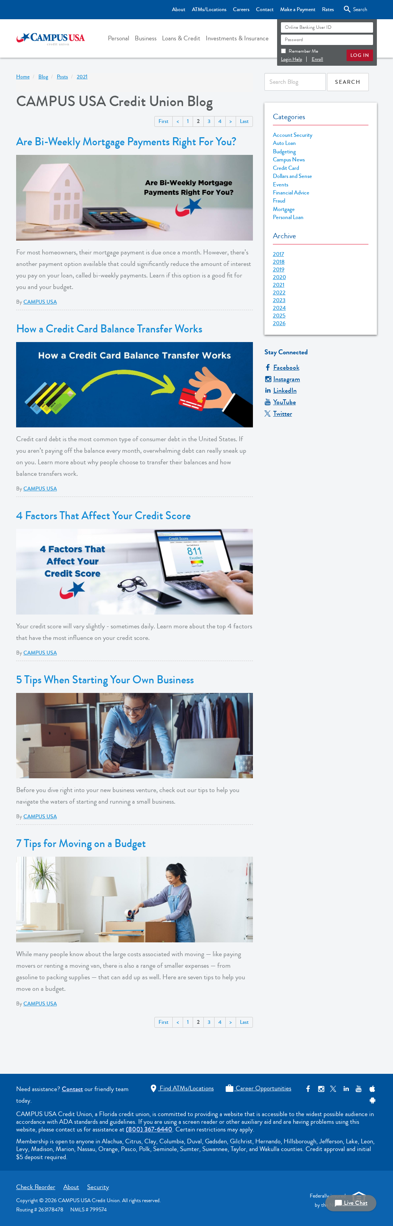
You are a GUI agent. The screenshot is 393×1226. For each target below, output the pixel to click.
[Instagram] (320, 1089)
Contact (265, 9)
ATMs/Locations (209, 9)
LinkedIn (285, 390)
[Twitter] (333, 1089)
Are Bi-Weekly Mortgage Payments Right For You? (126, 142)
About (178, 9)
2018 (279, 262)
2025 (279, 315)
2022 (279, 292)
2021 (278, 285)
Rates (328, 9)
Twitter (282, 414)
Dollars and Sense (292, 176)
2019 (278, 269)
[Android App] (371, 1100)
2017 (278, 254)
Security (98, 1187)
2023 (279, 300)
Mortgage (284, 209)
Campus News (289, 160)
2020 (279, 277)
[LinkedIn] (346, 1089)
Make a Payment (297, 9)
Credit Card (286, 168)
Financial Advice (291, 193)
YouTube (284, 402)
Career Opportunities (258, 1088)
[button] (118, 38)
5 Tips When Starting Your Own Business (105, 680)
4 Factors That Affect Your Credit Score (103, 516)
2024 (279, 308)
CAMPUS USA (40, 302)
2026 (279, 323)
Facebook (286, 367)
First (163, 121)
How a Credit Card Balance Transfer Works (109, 329)
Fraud (279, 201)
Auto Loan (284, 143)
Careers (241, 9)
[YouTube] (358, 1089)
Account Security (292, 135)
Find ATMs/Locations (181, 1088)
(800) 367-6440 (149, 1129)
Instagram (286, 379)
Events (280, 185)
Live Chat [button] (350, 1203)
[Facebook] (308, 1089)
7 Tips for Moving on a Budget (81, 844)
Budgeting (284, 152)
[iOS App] (371, 1089)
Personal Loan (288, 217)
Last (244, 121)
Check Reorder (35, 1187)
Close (354, 9)
